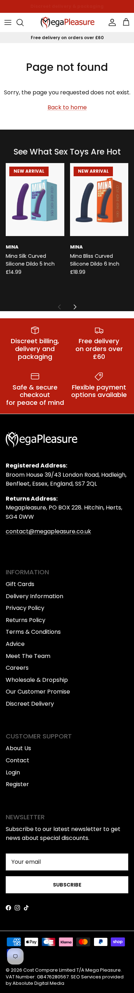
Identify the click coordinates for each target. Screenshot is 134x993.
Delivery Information (34, 596)
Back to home (67, 107)
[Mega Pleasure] (67, 22)
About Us (18, 748)
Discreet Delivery (30, 704)
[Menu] (8, 22)
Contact (17, 760)
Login (13, 772)
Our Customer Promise (38, 692)
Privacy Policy (25, 608)
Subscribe (67, 884)
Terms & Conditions (33, 632)
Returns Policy (25, 620)
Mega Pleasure (103, 970)
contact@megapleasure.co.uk (48, 531)
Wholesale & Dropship (37, 680)
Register (17, 784)
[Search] (23, 22)
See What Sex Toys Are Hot (67, 152)
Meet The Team (28, 656)
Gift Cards (20, 584)
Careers (17, 668)
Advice (15, 644)
